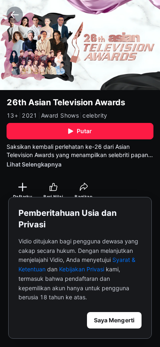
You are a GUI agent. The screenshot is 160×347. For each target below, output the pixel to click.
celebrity (94, 115)
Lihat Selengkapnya (34, 164)
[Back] (15, 15)
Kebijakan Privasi (81, 269)
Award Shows (60, 115)
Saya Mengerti (114, 320)
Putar (84, 130)
